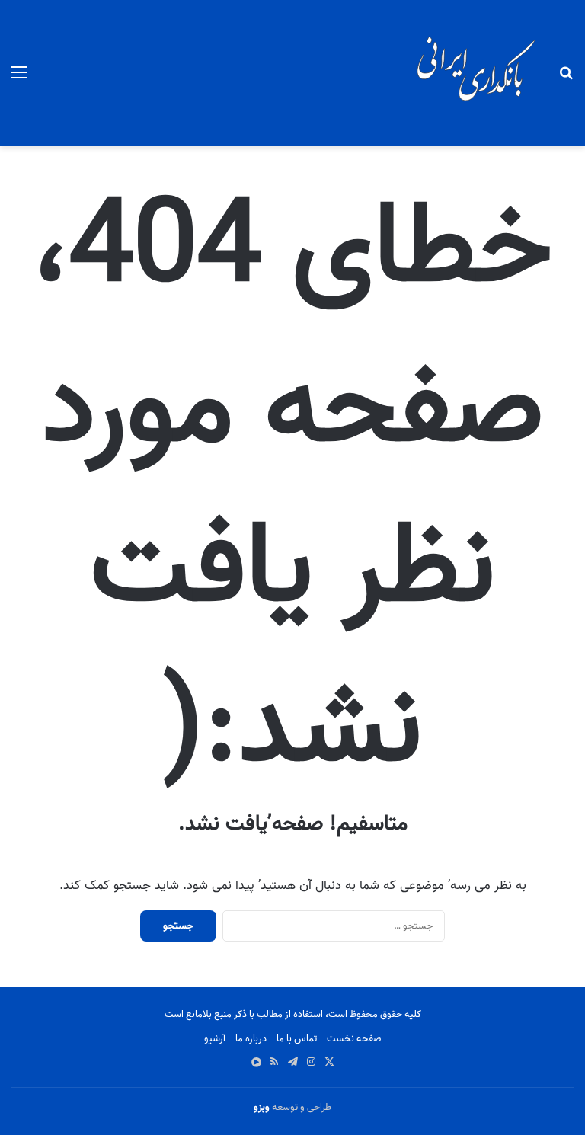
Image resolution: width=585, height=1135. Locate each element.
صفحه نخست (354, 1039)
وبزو (262, 1107)
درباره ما (251, 1039)
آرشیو (214, 1039)
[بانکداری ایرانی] (474, 73)
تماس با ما (297, 1039)
